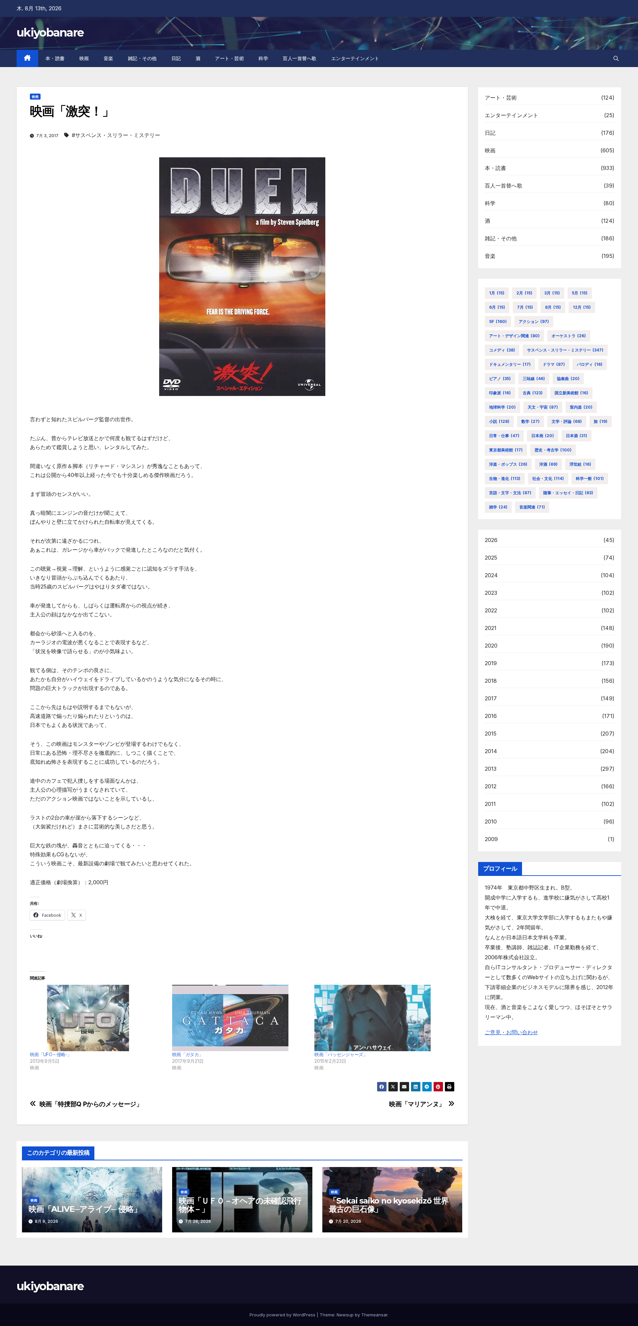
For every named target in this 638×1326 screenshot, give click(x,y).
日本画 (542, 435)
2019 (491, 663)
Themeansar (374, 1314)
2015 (491, 733)
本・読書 (55, 58)
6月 (497, 307)
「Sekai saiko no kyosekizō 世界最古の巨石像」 (389, 1205)
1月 (496, 292)
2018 (491, 680)
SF (498, 321)
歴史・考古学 (553, 449)
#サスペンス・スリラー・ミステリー (116, 135)
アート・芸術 (229, 58)
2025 (491, 557)
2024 (491, 575)
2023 (491, 592)
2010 (491, 821)
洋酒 (548, 464)
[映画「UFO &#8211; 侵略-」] (97, 1018)
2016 (491, 716)
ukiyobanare (50, 32)
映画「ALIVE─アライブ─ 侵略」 (85, 1209)
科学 (263, 58)
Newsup (345, 1314)
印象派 (500, 392)
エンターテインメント (355, 58)
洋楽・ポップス (508, 464)
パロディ (589, 364)
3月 (552, 292)
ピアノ (500, 378)
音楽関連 (532, 507)
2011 (490, 804)
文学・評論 (567, 421)
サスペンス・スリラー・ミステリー (565, 350)
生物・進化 (504, 478)
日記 (176, 58)
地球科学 (502, 407)
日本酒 (576, 435)
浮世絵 (580, 464)
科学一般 (590, 478)
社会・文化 (548, 478)
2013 (491, 768)
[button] (616, 58)
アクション (534, 321)
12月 (582, 307)
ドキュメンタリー (510, 364)
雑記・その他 (142, 58)
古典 (533, 392)
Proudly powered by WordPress (283, 1314)
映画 (84, 58)
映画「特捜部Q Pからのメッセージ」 (91, 1104)
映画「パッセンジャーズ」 (341, 1054)
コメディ (502, 350)
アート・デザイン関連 (514, 335)
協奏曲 (568, 378)
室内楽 (581, 407)
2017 (491, 698)
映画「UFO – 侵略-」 (50, 1054)
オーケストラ (569, 335)
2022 (491, 610)
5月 (579, 292)
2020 (491, 645)
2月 (524, 292)
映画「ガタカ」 (187, 1054)
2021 (491, 628)
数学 (530, 421)
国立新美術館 (571, 392)
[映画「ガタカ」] (240, 1018)
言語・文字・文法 (510, 492)
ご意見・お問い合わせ (511, 1032)
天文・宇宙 (543, 407)
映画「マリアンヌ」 (417, 1104)
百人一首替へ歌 (300, 58)
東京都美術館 (506, 449)
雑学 (498, 507)
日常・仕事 (504, 435)
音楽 (108, 58)
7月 (525, 307)
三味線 (534, 378)
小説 (499, 421)
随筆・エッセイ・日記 (568, 492)
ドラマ (554, 364)
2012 (491, 786)
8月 (553, 307)
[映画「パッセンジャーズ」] (382, 1018)
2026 (491, 540)
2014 (491, 751)
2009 (491, 839)
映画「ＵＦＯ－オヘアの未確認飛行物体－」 (240, 1205)
